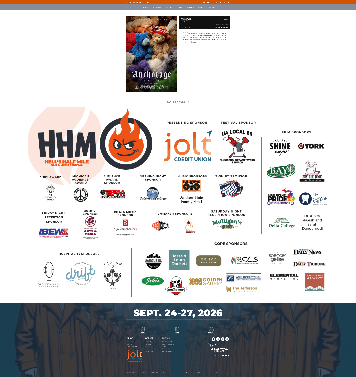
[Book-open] (208, 2)
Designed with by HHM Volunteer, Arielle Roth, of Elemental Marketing (207, 372)
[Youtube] (220, 2)
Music (189, 7)
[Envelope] (229, 2)
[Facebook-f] (212, 2)
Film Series (156, 7)
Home (145, 7)
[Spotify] (224, 2)
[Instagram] (216, 2)
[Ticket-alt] (204, 2)
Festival (168, 7)
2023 (182, 27)
